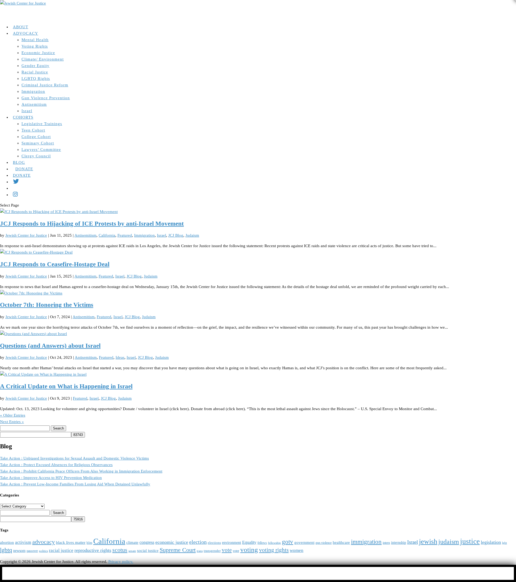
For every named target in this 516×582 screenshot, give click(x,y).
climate (132, 542)
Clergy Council (36, 156)
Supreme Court (178, 550)
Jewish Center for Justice (26, 235)
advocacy (43, 542)
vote (227, 550)
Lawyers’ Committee (41, 149)
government (304, 542)
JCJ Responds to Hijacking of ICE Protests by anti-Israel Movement (92, 223)
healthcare (341, 542)
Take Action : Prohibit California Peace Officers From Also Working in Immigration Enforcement (81, 471)
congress (146, 542)
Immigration (33, 91)
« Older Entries (12, 415)
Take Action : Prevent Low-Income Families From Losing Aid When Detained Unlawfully (75, 484)
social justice (148, 550)
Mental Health (35, 40)
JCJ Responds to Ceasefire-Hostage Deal (54, 264)
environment (231, 543)
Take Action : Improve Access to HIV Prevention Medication (51, 477)
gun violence (324, 543)
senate (132, 550)
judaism (448, 541)
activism (23, 542)
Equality (249, 542)
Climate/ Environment (43, 59)
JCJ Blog (175, 235)
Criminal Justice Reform (45, 85)
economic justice (171, 542)
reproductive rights (92, 550)
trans (200, 550)
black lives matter (70, 542)
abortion (7, 542)
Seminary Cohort (38, 143)
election (198, 542)
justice (470, 541)
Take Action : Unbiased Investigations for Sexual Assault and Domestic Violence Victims (74, 458)
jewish (428, 541)
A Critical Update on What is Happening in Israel (66, 386)
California (107, 235)
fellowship (274, 542)
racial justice (61, 550)
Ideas (120, 357)
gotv (287, 541)
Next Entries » (12, 422)
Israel (27, 111)
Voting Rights (35, 46)
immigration (366, 541)
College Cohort (36, 136)
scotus (119, 550)
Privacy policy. (120, 561)
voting (249, 549)
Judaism (192, 235)
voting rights (274, 550)
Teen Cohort (33, 130)
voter (236, 551)
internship (398, 543)
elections (214, 543)
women (296, 550)
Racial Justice (35, 72)
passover (32, 551)
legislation (491, 542)
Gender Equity (35, 65)
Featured (124, 235)
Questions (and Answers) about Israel (50, 345)
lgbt (504, 542)
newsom (19, 551)
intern (386, 543)
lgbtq (6, 550)
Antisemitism (34, 104)
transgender (212, 551)
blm (89, 543)
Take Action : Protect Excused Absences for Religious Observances (56, 465)
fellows (262, 543)
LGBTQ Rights (36, 78)
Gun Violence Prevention (46, 98)
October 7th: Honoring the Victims (46, 304)
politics (43, 550)
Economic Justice (38, 53)
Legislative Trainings (42, 124)
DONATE (22, 175)
